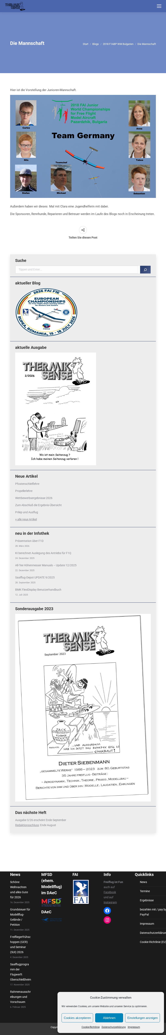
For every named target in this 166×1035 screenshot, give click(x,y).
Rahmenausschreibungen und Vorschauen (20, 997)
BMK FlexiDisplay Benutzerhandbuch (38, 589)
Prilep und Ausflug (26, 512)
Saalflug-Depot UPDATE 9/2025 (35, 577)
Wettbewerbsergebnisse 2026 (33, 498)
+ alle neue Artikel (26, 519)
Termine (145, 891)
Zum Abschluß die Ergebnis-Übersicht (38, 505)
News (143, 882)
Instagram (110, 902)
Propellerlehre (23, 491)
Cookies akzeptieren (77, 1018)
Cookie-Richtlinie (91, 1027)
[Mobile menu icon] (159, 6)
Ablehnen (109, 1018)
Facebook (110, 892)
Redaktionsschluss (27, 825)
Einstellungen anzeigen (142, 1018)
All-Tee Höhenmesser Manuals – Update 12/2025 (46, 565)
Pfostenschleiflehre (27, 483)
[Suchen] (145, 269)
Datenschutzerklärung (114, 1027)
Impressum (134, 1027)
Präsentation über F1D (29, 540)
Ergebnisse (147, 900)
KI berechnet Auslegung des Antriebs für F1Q (43, 553)
